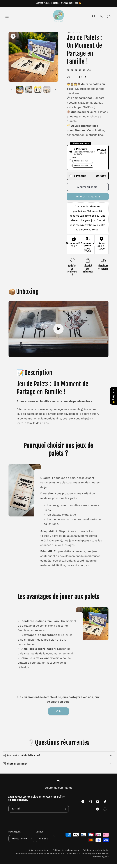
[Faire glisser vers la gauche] (11, 89)
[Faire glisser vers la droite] (55, 89)
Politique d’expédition (49, 853)
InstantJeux (42, 850)
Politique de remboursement (66, 850)
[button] (7, 16)
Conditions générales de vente (94, 853)
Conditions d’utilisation (25, 853)
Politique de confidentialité (96, 850)
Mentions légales (100, 857)
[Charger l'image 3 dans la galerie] (38, 89)
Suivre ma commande (58, 787)
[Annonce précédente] (6, 3)
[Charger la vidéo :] (58, 329)
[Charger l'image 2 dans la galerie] (28, 89)
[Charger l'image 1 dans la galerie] (19, 89)
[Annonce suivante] (110, 3)
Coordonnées (69, 853)
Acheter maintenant (87, 196)
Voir (58, 711)
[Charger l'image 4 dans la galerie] (47, 89)
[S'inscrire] (65, 809)
